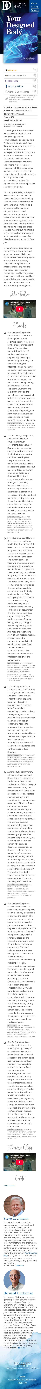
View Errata (8, 1185)
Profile (21, 1265)
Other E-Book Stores (18, 91)
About (34, 3)
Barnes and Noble (17, 75)
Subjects (35, 10)
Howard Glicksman (18, 1293)
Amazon (12, 70)
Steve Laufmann (15, 1218)
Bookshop (13, 80)
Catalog (34, 6)
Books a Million (16, 86)
